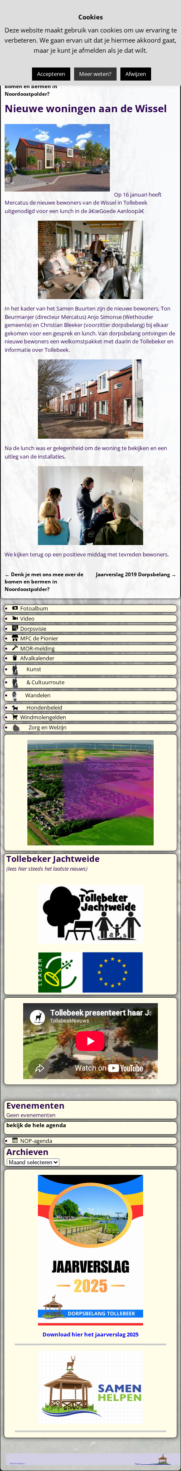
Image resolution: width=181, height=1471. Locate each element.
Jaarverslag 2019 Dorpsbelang (136, 574)
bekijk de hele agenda (36, 1125)
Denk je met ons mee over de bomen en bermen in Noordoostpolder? (44, 86)
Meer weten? (95, 74)
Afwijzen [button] (135, 74)
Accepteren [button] (51, 74)
